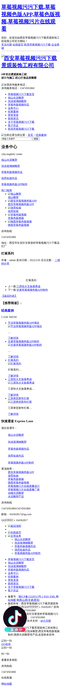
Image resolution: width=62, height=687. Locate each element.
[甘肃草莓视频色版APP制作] (25, 345)
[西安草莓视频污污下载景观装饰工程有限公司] (31, 65)
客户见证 (13, 125)
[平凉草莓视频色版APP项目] (25, 326)
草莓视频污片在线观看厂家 (24, 489)
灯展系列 (13, 360)
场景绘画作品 (9, 178)
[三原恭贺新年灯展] (20, 401)
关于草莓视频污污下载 (21, 122)
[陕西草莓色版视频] (20, 221)
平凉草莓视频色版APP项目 (23, 322)
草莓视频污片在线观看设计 (24, 486)
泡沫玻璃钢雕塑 (17, 101)
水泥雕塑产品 (16, 496)
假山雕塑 (13, 197)
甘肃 (30, 600)
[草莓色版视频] (17, 214)
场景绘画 (13, 211)
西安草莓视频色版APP (21, 204)
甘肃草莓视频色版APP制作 (32, 289)
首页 (30, 135)
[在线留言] (14, 532)
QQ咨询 (6, 644)
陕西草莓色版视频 (18, 225)
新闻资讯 (13, 118)
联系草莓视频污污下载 (37, 44)
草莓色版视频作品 (18, 104)
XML (52, 596)
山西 (25, 600)
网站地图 (6, 683)
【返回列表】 (9, 296)
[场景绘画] (14, 207)
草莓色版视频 (16, 218)
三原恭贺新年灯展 (18, 398)
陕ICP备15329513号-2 (31, 596)
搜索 (36, 139)
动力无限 (45, 620)
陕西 (19, 600)
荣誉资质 (13, 115)
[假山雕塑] (14, 193)
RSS (46, 596)
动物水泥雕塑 (16, 493)
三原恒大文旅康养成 (28, 286)
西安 (36, 600)
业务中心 (13, 108)
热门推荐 (6, 190)
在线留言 (18, 44)
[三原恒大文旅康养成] (21, 382)
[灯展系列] (14, 363)
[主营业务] (14, 535)
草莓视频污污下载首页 (21, 94)
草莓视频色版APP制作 (14, 184)
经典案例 (13, 111)
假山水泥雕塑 (16, 97)
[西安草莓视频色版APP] (22, 200)
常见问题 (6, 44)
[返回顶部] (14, 526)
